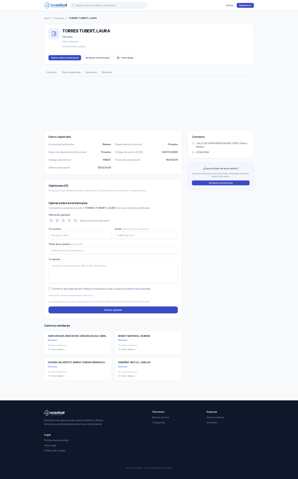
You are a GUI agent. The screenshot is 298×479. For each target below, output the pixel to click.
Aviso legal (50, 445)
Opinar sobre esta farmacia (65, 57)
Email (132, 228)
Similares (107, 72)
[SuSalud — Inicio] (55, 5)
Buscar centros (160, 417)
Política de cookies (54, 450)
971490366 (202, 152)
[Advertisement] (149, 102)
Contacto (51, 72)
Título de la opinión (65, 244)
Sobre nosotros (215, 417)
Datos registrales (71, 72)
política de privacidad (138, 288)
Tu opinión (54, 259)
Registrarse (245, 5)
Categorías (158, 422)
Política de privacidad (56, 440)
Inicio (47, 18)
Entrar (229, 5)
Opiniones (91, 72)
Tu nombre (54, 228)
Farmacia (59, 18)
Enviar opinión (113, 309)
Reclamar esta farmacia (98, 57)
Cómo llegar (127, 57)
